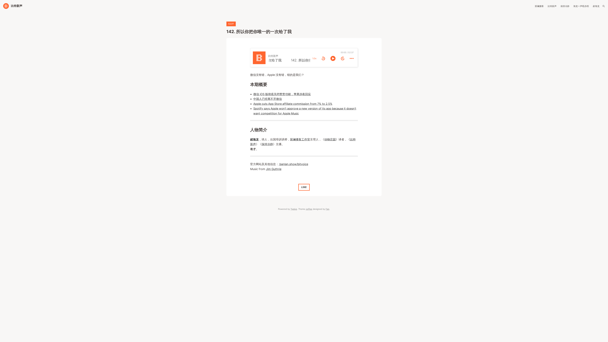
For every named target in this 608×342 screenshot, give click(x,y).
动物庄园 (330, 139)
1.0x (314, 58)
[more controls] (351, 58)
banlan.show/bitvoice (293, 164)
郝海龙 (596, 6)
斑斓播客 (539, 6)
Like (304, 187)
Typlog (294, 209)
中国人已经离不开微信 (267, 99)
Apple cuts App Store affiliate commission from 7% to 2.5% (292, 103)
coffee (309, 209)
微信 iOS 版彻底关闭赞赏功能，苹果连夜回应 (282, 94)
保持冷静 (564, 6)
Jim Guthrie (273, 169)
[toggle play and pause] (333, 58)
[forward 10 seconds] (342, 58)
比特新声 (552, 6)
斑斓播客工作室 (300, 139)
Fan (327, 209)
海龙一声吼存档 (581, 6)
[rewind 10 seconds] (323, 58)
